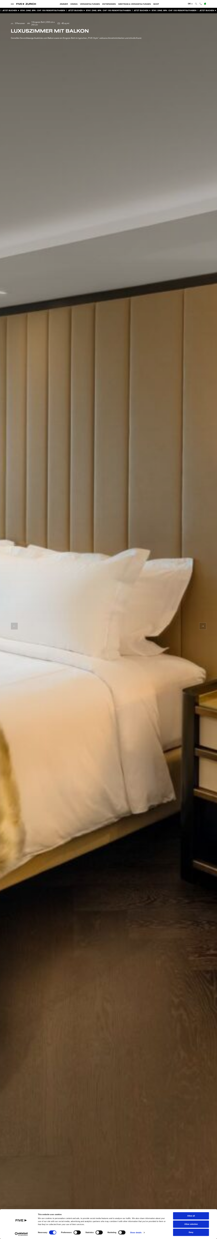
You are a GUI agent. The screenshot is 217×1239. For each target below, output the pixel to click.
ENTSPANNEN (109, 4)
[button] (14, 626)
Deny (191, 1232)
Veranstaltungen (90, 4)
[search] (196, 4)
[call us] (201, 4)
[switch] (77, 1232)
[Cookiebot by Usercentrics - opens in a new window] (21, 1234)
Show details (136, 1232)
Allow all (191, 1216)
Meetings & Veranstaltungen (134, 4)
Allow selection (191, 1224)
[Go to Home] (26, 4)
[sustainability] (204, 3)
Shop (156, 4)
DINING (73, 4)
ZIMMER (64, 4)
